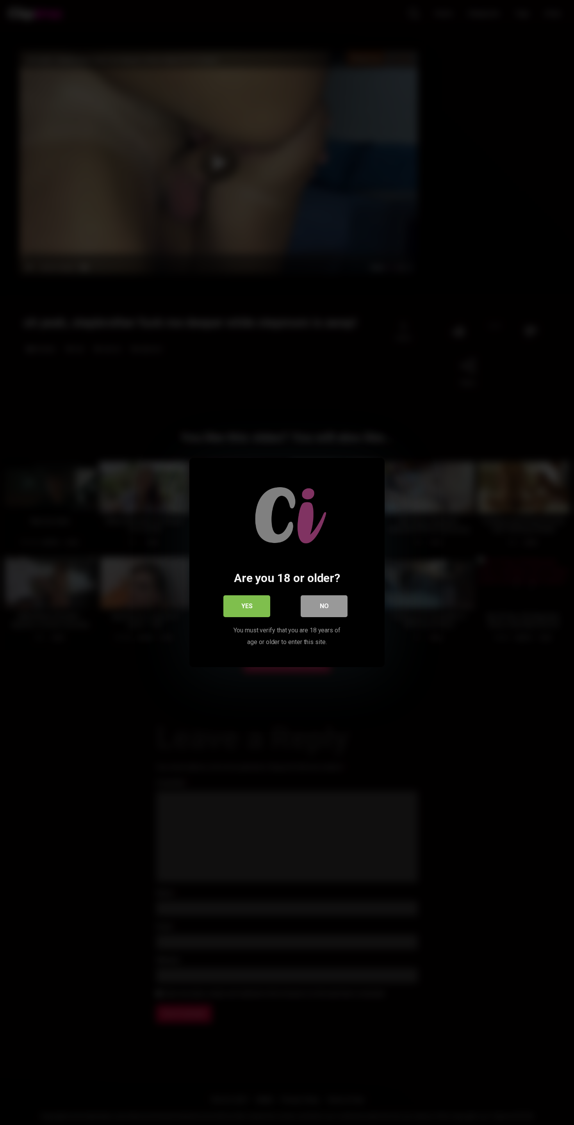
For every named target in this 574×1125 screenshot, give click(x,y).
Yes (247, 606)
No (324, 606)
